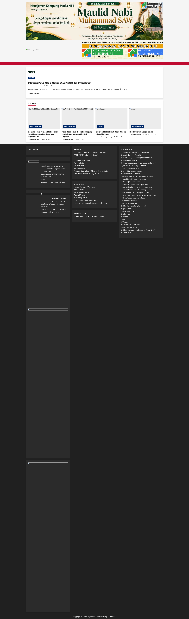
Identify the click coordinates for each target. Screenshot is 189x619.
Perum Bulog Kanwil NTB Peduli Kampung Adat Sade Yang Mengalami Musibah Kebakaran (77, 134)
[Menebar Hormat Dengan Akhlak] (145, 118)
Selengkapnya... (35, 93)
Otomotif (100, 126)
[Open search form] (162, 63)
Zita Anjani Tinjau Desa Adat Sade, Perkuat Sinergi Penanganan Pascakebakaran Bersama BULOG (43, 134)
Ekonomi (31, 77)
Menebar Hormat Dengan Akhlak (141, 131)
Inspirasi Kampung (137, 126)
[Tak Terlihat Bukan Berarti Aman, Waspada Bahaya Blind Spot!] (111, 118)
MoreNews (101, 617)
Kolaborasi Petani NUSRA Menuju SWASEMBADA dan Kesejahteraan (59, 83)
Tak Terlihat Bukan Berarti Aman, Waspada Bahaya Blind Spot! (110, 132)
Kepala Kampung (34, 139)
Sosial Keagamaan (35, 126)
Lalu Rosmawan (33, 86)
